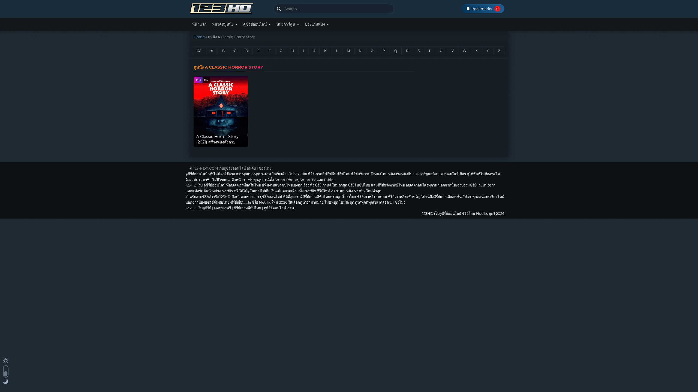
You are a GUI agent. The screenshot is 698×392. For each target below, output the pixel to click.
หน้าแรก (199, 24)
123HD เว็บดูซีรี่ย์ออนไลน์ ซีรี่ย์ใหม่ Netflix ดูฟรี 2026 (229, 7)
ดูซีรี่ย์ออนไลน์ (255, 24)
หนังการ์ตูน (286, 24)
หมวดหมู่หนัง (223, 24)
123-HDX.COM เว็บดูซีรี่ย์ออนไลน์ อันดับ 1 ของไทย (232, 168)
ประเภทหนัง (315, 24)
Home (199, 37)
